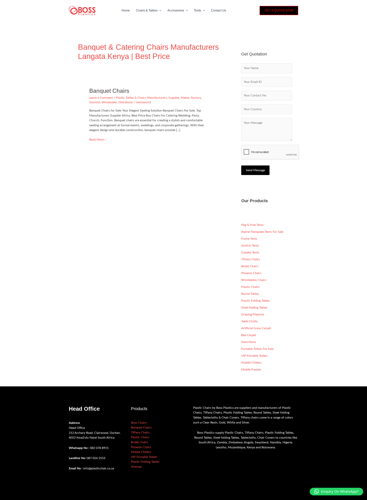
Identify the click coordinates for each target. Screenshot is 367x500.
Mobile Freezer (251, 369)
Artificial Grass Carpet (256, 328)
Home (126, 10)
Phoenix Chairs (251, 273)
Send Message (255, 170)
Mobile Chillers (251, 362)
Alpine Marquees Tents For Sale (262, 231)
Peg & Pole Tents (252, 224)
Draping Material (252, 314)
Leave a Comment (101, 97)
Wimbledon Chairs (253, 280)
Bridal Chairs (249, 266)
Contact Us (218, 10)
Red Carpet (248, 335)
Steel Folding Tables (254, 307)
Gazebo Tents (250, 252)
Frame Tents (249, 238)
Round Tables (250, 293)
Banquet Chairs (109, 91)
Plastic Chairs (250, 286)
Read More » (97, 139)
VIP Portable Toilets (254, 355)
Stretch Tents (250, 245)
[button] (159, 10)
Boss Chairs (139, 422)
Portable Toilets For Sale (257, 348)
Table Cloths (249, 321)
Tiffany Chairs (250, 259)
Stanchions (248, 342)
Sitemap (136, 466)
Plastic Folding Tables (255, 300)
